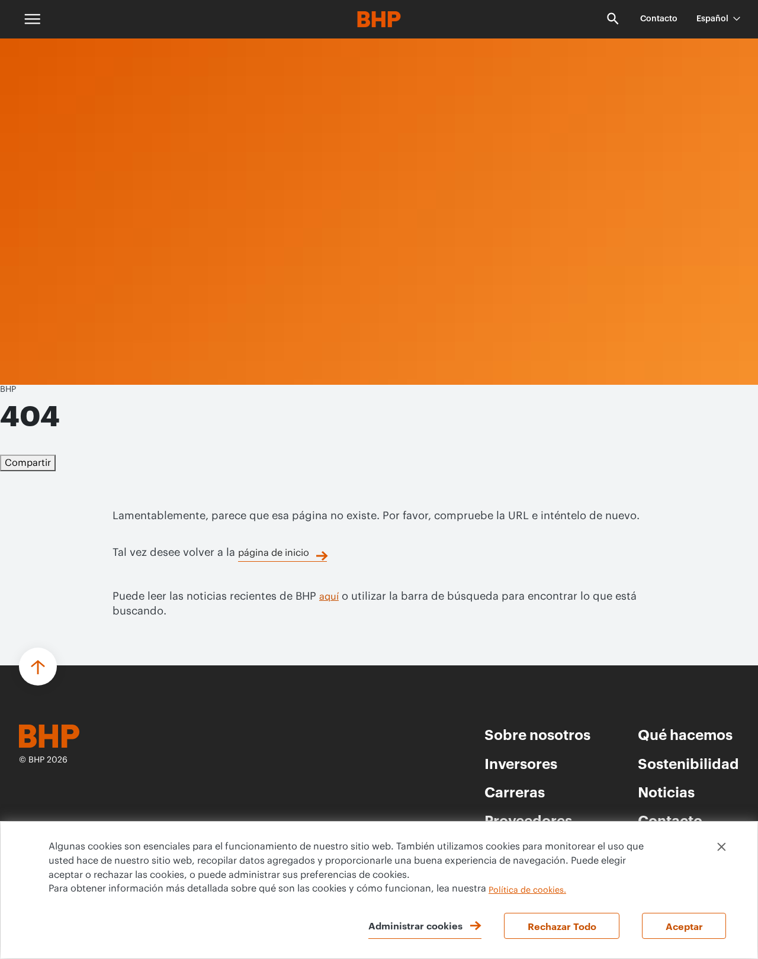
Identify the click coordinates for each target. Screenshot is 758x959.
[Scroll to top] (38, 667)
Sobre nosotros (537, 734)
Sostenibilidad (688, 763)
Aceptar (684, 925)
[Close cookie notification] (721, 846)
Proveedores (528, 819)
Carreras (514, 791)
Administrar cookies (415, 925)
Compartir (28, 463)
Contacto (658, 19)
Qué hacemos (685, 734)
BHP (8, 389)
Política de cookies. (527, 890)
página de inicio (273, 553)
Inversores (520, 763)
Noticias (666, 791)
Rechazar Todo (562, 925)
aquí (329, 596)
